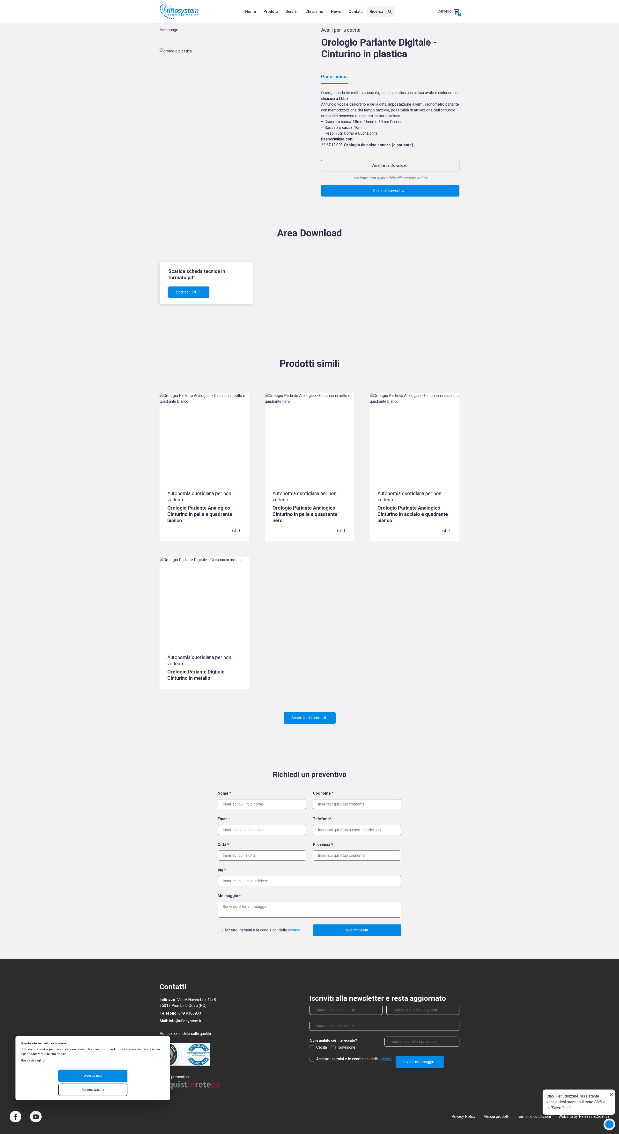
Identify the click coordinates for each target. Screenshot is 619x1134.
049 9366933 (189, 1013)
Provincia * (323, 844)
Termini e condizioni (534, 1116)
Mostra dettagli (31, 1060)
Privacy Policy (463, 1116)
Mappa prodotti (496, 1116)
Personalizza (91, 1089)
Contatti (356, 11)
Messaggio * (229, 895)
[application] (609, 1124)
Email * (224, 819)
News (336, 11)
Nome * (224, 793)
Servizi (292, 11)
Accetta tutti (92, 1075)
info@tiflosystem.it (185, 1021)
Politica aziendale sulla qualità (185, 1033)
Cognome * (323, 793)
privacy (294, 930)
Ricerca (377, 11)
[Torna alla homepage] (179, 11)
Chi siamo (314, 11)
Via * (222, 870)
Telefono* (322, 819)
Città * (223, 844)
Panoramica (334, 77)
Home (250, 11)
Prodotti (271, 11)
